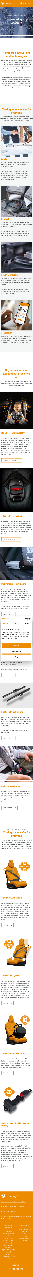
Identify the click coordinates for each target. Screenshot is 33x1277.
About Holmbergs (25, 1238)
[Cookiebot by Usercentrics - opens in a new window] (23, 619)
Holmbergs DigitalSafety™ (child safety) (8, 1249)
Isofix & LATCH (8, 1240)
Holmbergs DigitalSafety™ (10, 460)
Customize (15, 651)
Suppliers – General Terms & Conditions (13, 1207)
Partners (25, 1236)
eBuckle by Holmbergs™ (9, 539)
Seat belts (5, 925)
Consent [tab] (5, 623)
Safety (24, 1234)
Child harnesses (8, 1238)
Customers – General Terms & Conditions (13, 1202)
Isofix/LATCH (6, 614)
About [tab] (27, 623)
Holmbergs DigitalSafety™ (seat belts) (8, 1256)
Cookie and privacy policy (9, 1211)
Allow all (16, 645)
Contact (24, 1241)
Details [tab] (16, 623)
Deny (16, 656)
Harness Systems (7, 807)
